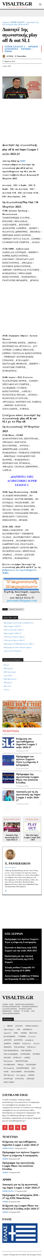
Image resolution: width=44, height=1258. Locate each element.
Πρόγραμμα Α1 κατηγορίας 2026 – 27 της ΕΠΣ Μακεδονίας (21, 1197)
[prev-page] (3, 810)
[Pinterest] (15, 72)
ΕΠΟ (22, 160)
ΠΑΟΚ (8, 51)
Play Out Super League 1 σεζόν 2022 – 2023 (32, 837)
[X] (10, 72)
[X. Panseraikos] (4, 56)
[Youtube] (24, 1127)
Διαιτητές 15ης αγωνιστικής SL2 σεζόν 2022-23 (12, 837)
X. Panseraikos (20, 56)
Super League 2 (8, 1148)
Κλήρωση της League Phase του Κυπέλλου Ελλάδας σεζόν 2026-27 (20, 1207)
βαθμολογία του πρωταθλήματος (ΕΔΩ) (19, 571)
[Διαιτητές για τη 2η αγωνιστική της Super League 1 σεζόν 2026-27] (8, 795)
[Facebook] (4, 72)
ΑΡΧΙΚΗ (33, 46)
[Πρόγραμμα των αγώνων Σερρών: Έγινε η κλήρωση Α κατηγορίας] (8, 760)
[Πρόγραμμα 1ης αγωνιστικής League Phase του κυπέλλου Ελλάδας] (8, 778)
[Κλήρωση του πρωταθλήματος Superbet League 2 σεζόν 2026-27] (8, 742)
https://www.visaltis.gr (10, 867)
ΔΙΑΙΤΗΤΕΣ (11, 49)
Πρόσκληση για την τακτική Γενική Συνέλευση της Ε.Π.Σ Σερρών (19, 959)
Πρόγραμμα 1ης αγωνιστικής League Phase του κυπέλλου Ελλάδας (27, 778)
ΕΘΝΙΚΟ (26, 49)
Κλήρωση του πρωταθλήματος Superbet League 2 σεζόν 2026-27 (26, 743)
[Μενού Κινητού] (40, 4)
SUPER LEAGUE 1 (18, 22)
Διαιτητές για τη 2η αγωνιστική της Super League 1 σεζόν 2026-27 (28, 796)
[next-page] (7, 810)
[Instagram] (11, 1127)
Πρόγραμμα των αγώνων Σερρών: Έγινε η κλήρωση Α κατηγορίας (27, 760)
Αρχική (5, 22)
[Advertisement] (22, 121)
